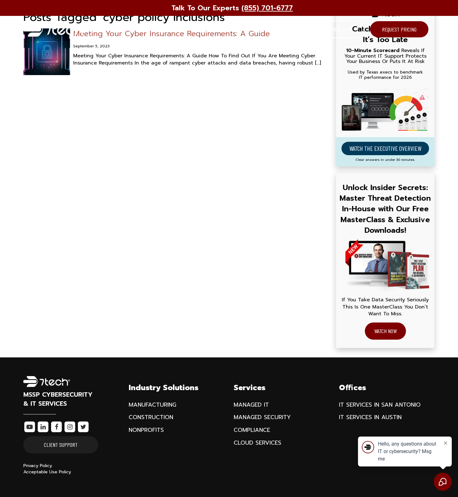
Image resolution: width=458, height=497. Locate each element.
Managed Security (262, 417)
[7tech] (54, 29)
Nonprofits (146, 430)
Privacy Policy (37, 465)
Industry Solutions (125, 29)
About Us (255, 29)
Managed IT (251, 404)
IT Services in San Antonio (380, 404)
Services (177, 29)
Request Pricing (399, 29)
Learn (292, 29)
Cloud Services (257, 442)
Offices (215, 29)
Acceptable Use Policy (47, 472)
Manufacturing (152, 404)
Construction (151, 417)
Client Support (61, 444)
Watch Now (385, 330)
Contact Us (339, 29)
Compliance (252, 430)
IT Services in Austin (370, 417)
